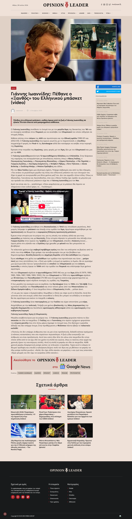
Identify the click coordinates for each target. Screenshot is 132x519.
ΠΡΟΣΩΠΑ (71, 13)
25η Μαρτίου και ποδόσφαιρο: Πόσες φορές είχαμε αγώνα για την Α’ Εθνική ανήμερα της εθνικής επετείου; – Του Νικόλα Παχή (23, 445)
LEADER (81, 13)
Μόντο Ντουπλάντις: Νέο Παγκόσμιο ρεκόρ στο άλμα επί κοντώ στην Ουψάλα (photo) (50, 444)
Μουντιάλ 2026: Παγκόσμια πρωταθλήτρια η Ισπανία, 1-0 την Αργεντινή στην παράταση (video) (23, 415)
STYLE (63, 13)
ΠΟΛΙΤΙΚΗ (34, 13)
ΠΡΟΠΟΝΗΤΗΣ (75, 373)
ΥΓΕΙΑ (108, 13)
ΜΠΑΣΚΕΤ (46, 373)
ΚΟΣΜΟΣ (45, 13)
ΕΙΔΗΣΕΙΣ (24, 13)
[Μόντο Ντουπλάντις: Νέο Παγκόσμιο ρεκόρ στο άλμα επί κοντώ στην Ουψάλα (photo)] (51, 430)
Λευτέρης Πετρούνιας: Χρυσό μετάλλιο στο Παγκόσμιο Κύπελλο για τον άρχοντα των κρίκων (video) (79, 415)
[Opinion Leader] (66, 5)
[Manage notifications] (5, 514)
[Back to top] (126, 513)
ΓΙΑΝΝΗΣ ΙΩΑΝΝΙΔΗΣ (25, 373)
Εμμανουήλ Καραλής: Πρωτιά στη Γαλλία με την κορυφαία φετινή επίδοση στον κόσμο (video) (79, 444)
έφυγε (51, 120)
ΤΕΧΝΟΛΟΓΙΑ (98, 13)
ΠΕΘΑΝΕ (64, 373)
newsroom (19, 110)
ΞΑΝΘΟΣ (56, 373)
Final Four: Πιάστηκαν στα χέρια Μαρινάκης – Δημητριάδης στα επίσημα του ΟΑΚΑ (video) (50, 415)
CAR (88, 13)
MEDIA (54, 13)
